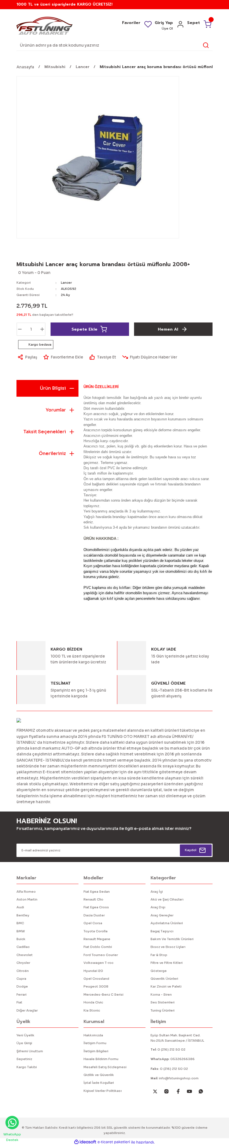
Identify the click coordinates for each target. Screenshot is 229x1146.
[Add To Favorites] (62, 357)
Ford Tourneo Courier (101, 955)
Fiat (19, 1002)
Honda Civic (93, 1002)
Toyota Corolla (96, 931)
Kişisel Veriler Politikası (103, 1091)
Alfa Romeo (26, 892)
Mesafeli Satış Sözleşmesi (105, 1067)
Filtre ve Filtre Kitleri (167, 963)
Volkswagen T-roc (98, 963)
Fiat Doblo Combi (98, 947)
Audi (20, 907)
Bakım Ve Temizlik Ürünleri (172, 939)
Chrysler (23, 963)
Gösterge (159, 971)
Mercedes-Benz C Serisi (103, 994)
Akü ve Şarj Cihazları (167, 899)
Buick (20, 939)
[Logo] (44, 25)
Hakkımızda (93, 1035)
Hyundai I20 (93, 971)
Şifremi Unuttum (29, 1051)
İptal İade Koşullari (99, 1083)
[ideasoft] (85, 1142)
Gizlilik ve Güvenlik (99, 1075)
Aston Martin (26, 899)
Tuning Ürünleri (163, 1010)
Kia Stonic (92, 1010)
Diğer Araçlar (27, 1010)
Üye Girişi (24, 1043)
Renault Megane (97, 939)
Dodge (22, 986)
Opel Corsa (93, 923)
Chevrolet (24, 955)
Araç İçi (157, 892)
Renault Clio (93, 899)
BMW (20, 931)
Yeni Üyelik (25, 1035)
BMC (20, 923)
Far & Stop (159, 955)
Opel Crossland (96, 979)
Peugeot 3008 (96, 986)
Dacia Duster (94, 915)
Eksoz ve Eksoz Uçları (168, 947)
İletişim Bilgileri (96, 1051)
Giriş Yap (164, 23)
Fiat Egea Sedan (97, 892)
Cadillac (23, 947)
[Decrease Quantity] (20, 329)
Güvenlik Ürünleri (164, 979)
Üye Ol (167, 28)
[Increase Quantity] (42, 329)
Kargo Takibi (26, 1067)
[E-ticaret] (113, 1142)
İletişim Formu (95, 1043)
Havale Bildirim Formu (101, 1059)
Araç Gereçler (162, 915)
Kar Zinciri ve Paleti (166, 986)
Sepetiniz (24, 1059)
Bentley (22, 915)
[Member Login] (180, 26)
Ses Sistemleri (163, 1002)
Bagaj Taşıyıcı (162, 931)
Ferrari (21, 994)
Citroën (22, 971)
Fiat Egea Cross (96, 907)
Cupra (21, 979)
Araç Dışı (158, 907)
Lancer (66, 283)
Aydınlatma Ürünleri (167, 923)
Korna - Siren (161, 994)
